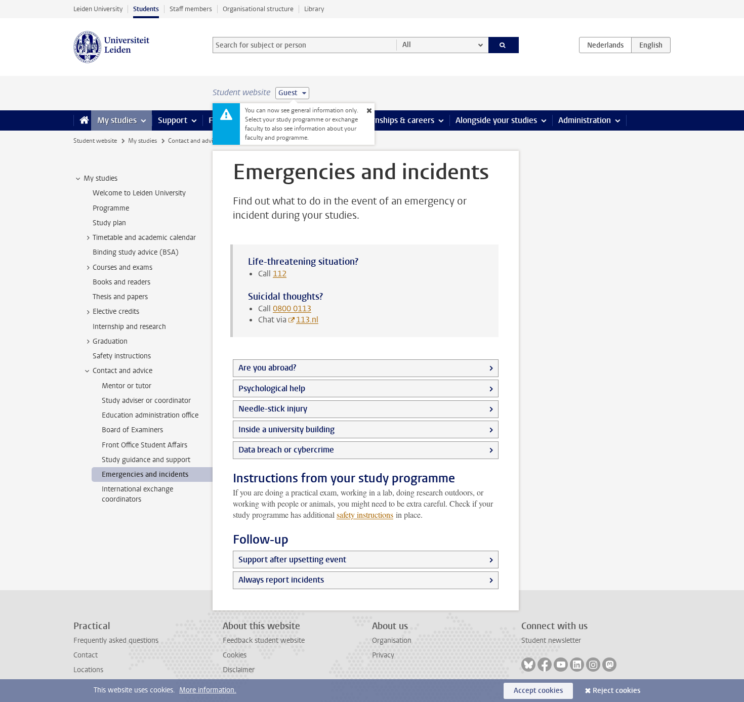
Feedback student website (264, 640)
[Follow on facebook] (545, 664)
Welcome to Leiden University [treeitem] (139, 193)
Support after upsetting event (292, 559)
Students (146, 9)
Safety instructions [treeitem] (122, 356)
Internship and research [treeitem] (129, 327)
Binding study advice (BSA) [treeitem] (136, 252)
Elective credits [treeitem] (116, 311)
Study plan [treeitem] (109, 223)
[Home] (82, 120)
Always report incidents (281, 579)
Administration (584, 120)
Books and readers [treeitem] (121, 282)
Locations (88, 670)
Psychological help (271, 388)
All (406, 45)
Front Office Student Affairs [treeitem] (144, 445)
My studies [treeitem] (100, 178)
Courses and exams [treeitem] (122, 267)
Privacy (383, 655)
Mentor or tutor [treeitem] (126, 386)
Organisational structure (258, 9)
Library (314, 9)
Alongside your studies (496, 120)
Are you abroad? (267, 367)
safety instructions (365, 514)
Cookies (234, 655)
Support (172, 120)
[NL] (605, 45)
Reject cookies (616, 690)
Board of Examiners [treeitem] (132, 430)
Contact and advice (193, 141)
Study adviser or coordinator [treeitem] (146, 400)
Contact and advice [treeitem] (122, 371)
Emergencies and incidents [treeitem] (145, 474)
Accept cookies (538, 690)
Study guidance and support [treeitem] (146, 460)
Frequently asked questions (115, 640)
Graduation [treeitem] (110, 341)
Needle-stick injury (272, 408)
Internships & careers (395, 120)
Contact (85, 655)
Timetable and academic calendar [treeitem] (144, 237)
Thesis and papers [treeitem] (120, 297)
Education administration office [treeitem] (150, 415)
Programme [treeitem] (111, 208)
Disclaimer (239, 670)
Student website (95, 141)
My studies (117, 120)
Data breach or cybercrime (286, 449)
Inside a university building (286, 429)
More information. (207, 690)
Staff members (191, 9)
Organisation (391, 640)
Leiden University (97, 9)
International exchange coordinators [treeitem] (137, 494)
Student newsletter (551, 640)
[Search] (503, 45)
